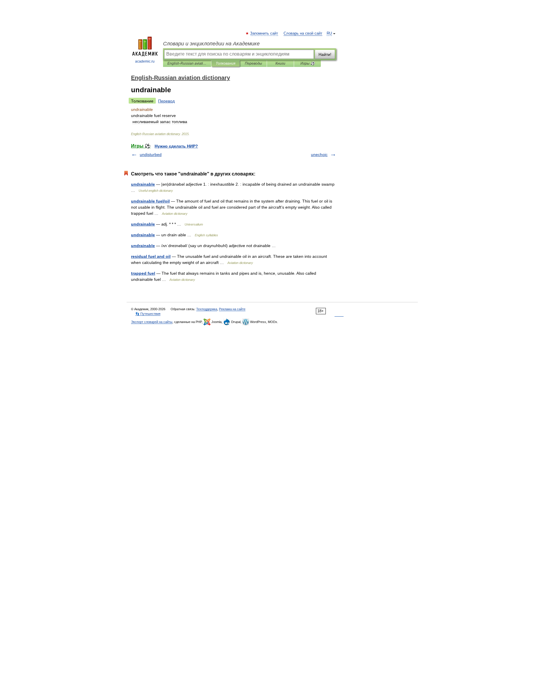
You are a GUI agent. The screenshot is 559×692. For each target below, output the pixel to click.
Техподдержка (206, 309)
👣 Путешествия (147, 313)
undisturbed (151, 154)
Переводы (253, 63)
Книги (280, 63)
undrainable (143, 184)
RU (329, 33)
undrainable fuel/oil (150, 201)
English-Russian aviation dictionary (187, 63)
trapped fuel (143, 273)
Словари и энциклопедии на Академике (211, 44)
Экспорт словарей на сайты (151, 322)
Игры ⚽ (307, 63)
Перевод (166, 101)
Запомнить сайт (264, 33)
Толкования (225, 63)
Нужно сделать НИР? (176, 146)
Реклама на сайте (232, 309)
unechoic (319, 154)
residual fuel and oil (151, 256)
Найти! (325, 54)
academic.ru (145, 61)
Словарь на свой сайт (303, 33)
